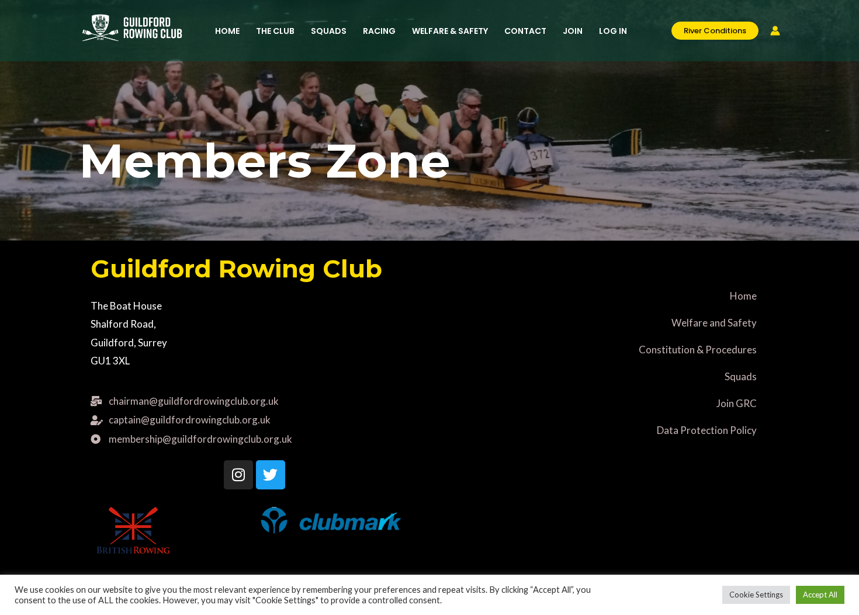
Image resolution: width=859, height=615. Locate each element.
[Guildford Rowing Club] (132, 26)
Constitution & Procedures (698, 349)
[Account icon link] (775, 31)
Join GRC (736, 403)
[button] (709, 31)
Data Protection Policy (707, 430)
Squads (741, 376)
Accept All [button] (820, 594)
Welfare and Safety (714, 323)
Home (743, 296)
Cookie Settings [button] (756, 594)
